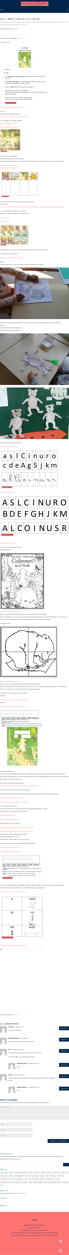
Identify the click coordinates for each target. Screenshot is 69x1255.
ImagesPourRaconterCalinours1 (9, 123)
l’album (19, 38)
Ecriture (32, 1176)
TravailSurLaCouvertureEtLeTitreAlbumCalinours (14, 700)
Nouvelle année (48, 1179)
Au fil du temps (37, 1172)
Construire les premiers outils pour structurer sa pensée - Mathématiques (26, 22)
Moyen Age (42, 1179)
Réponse (64, 1028)
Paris (11, 1182)
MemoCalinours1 (4, 218)
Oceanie (57, 1179)
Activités (7, 22)
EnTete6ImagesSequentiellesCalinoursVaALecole (14, 802)
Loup (30, 1179)
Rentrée (16, 29)
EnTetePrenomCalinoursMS (7, 543)
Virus (2, 1185)
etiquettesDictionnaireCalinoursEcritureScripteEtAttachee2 (17, 832)
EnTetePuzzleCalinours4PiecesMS (9, 681)
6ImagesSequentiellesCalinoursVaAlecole (11, 798)
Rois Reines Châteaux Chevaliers (55, 1182)
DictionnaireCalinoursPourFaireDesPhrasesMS (13, 892)
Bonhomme (53, 1172)
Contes (6, 1176)
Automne (48, 1172)
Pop (21, 1182)
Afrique (2, 1172)
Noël (54, 1179)
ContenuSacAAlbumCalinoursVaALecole (11, 107)
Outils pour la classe (4, 1182)
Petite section (16, 1182)
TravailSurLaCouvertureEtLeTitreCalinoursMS (13, 707)
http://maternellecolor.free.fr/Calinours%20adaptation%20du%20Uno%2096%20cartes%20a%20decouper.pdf (32, 207)
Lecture (25, 1179)
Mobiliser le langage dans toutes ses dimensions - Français (55, 22)
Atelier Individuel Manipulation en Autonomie (23, 1172)
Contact (34, 1220)
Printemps (25, 1182)
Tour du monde (65, 1182)
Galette (9, 1179)
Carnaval (63, 1172)
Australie (43, 1172)
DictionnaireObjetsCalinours (8, 815)
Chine (67, 1172)
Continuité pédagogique (19, 1176)
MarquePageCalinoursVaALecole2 (9, 168)
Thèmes (7, 25)
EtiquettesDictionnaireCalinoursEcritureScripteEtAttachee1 (17, 828)
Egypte (36, 1176)
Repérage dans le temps (38, 1182)
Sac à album (2, 25)
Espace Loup (42, 1176)
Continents (11, 1176)
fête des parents (60, 1176)
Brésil (58, 1172)
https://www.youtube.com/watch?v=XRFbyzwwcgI (14, 117)
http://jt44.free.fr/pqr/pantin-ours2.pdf (11, 258)
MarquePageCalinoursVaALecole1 (9, 165)
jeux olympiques (20, 1179)
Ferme (47, 1176)
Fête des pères (3, 1179)
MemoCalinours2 (4, 222)
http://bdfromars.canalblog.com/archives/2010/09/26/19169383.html (19, 786)
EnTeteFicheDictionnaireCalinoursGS (10, 852)
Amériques (11, 1172)
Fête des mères (53, 1176)
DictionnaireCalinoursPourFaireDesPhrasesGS (13, 945)
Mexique (36, 1179)
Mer (33, 1179)
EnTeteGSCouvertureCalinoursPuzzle (10, 612)
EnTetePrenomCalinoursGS (7, 492)
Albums (6, 1172)
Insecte (13, 1179)
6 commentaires (23, 25)
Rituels (46, 1182)
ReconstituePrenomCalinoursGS (9, 447)
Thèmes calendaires (14, 25)
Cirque (2, 1176)
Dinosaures (27, 1176)
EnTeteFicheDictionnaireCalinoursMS (10, 848)
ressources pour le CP (19, 1193)
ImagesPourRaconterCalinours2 (9, 127)
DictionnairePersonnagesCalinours (9, 819)
